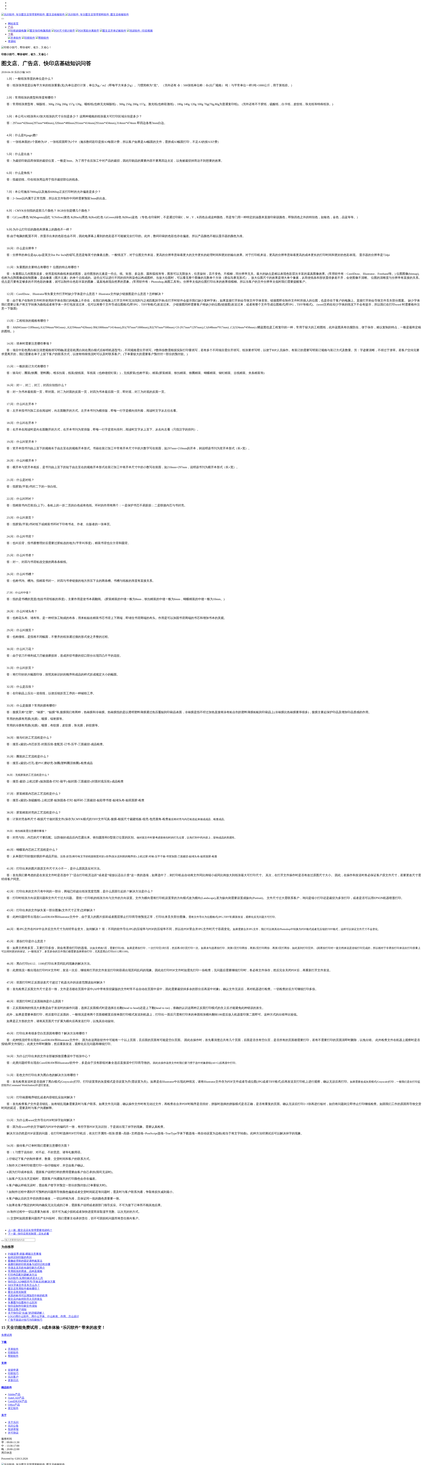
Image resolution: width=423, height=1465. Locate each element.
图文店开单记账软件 (114, 30)
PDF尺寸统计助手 (64, 30)
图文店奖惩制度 (17, 1292)
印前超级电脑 (18, 30)
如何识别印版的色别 (20, 1257)
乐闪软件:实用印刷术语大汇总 (25, 1278)
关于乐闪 (13, 1422)
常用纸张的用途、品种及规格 (25, 1271)
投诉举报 (13, 1429)
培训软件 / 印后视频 (141, 30)
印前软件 (29, 37)
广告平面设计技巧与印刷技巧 (25, 1319)
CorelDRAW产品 (17, 1401)
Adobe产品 (14, 1394)
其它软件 (13, 1408)
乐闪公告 (13, 1425)
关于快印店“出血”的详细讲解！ (26, 1312)
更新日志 (13, 1380)
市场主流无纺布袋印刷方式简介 (26, 1267)
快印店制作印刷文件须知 (22, 1305)
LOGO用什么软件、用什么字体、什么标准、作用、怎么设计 (43, 1316)
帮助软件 (43, 37)
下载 (10, 34)
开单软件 (16, 37)
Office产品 (14, 1404)
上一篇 (30, 1230)
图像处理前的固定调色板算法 (25, 1260)
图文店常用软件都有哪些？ (24, 1288)
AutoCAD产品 (16, 1397)
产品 (10, 27)
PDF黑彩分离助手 (88, 30)
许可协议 (13, 1432)
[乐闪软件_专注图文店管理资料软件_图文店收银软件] (211, 14)
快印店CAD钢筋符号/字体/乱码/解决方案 (31, 1281)
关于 (4, 1415)
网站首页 (13, 23)
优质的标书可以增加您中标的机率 (28, 1295)
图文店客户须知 (17, 1309)
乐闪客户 (13, 1376)
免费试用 (6, 1335)
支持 (4, 1363)
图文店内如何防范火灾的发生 (25, 1299)
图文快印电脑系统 (40, 30)
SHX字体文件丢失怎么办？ (24, 1285)
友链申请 (13, 1369)
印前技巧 (13, 1373)
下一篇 (28, 1233)
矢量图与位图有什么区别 (22, 1302)
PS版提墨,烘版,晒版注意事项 (24, 1253)
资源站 (12, 41)
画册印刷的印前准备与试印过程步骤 (29, 1264)
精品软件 (6, 1387)
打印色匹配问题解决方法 (22, 1274)
